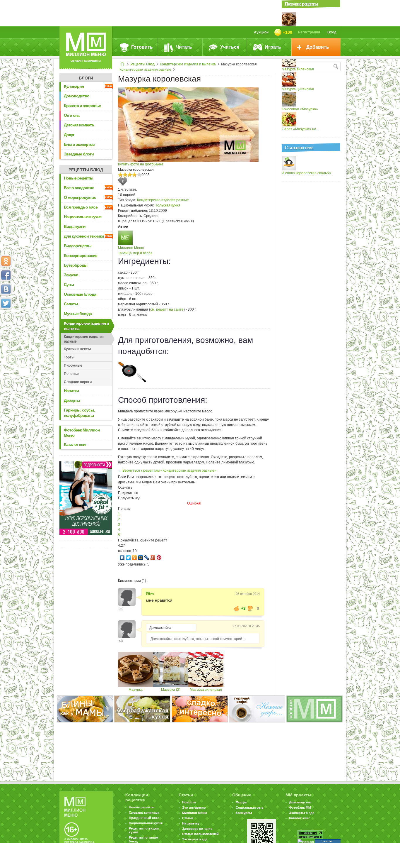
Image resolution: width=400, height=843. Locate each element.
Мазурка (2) (170, 690)
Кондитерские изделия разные (145, 69)
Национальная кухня (82, 216)
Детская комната (79, 125)
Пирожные (73, 365)
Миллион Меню (131, 248)
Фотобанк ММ (300, 807)
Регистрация (309, 32)
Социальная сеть (250, 807)
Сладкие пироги (78, 382)
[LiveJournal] (147, 557)
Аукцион (261, 32)
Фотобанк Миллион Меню (82, 433)
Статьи (187, 818)
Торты (69, 357)
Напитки (71, 390)
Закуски (71, 274)
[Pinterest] (159, 557)
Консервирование (80, 255)
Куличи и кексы (77, 349)
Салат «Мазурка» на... (300, 129)
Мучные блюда (78, 313)
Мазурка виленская (206, 690)
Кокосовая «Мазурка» (300, 109)
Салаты (71, 304)
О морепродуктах (80, 197)
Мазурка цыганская (298, 89)
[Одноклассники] (134, 557)
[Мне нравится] (236, 608)
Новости (189, 802)
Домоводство (76, 96)
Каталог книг (75, 444)
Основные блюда (80, 294)
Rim (150, 593)
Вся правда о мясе (81, 207)
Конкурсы (244, 813)
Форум (241, 802)
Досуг (69, 134)
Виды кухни (75, 226)
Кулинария (74, 86)
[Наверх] (6, 329)
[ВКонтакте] (122, 557)
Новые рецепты (78, 178)
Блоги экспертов (79, 144)
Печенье (71, 374)
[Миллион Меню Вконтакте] (6, 289)
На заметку (190, 823)
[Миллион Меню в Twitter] (6, 303)
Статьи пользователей (200, 834)
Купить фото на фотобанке (140, 164)
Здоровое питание (197, 828)
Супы (69, 284)
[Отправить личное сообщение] (121, 609)
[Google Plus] (153, 557)
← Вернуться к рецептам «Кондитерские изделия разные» (167, 470)
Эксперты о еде (194, 839)
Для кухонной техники (84, 236)
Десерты (72, 400)
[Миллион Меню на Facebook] (6, 275)
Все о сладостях (79, 187)
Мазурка (136, 690)
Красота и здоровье (82, 105)
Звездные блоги (79, 154)
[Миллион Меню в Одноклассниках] (6, 261)
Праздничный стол (144, 818)
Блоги (86, 78)
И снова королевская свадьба (306, 173)
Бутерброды (75, 265)
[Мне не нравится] (250, 608)
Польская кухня (167, 205)
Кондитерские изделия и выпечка (188, 64)
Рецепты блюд (143, 64)
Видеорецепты (77, 245)
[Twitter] (128, 557)
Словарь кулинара (144, 812)
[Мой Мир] (141, 557)
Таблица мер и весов (135, 253)
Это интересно (194, 807)
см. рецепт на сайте (167, 309)
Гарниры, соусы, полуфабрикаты (79, 413)
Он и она (71, 115)
